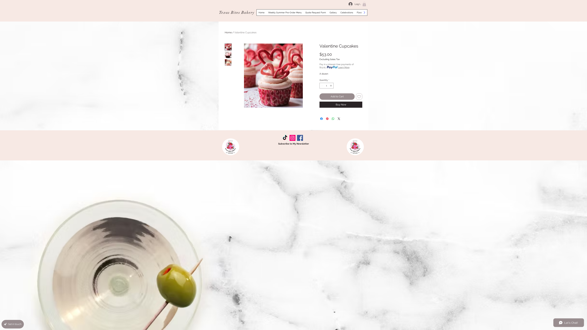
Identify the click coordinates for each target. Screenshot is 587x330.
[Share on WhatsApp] (333, 119)
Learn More (343, 67)
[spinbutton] (326, 85)
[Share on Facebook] (321, 119)
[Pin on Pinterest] (327, 119)
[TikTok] (285, 138)
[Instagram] (292, 138)
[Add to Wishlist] (359, 96)
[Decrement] (322, 85)
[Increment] (331, 85)
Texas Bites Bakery (237, 12)
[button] (364, 4)
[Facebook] (300, 138)
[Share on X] (339, 119)
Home (228, 32)
